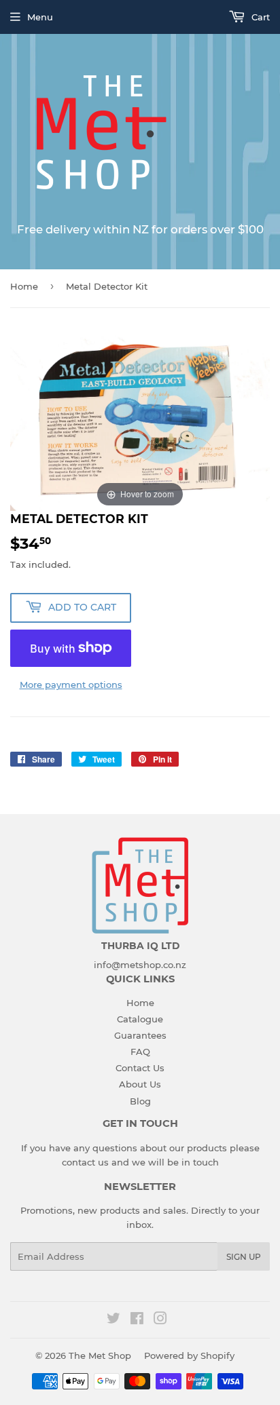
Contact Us (140, 1067)
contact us (85, 1162)
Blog (140, 1101)
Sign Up (243, 1257)
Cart (259, 17)
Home (24, 286)
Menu (40, 17)
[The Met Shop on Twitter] (113, 1320)
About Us (140, 1084)
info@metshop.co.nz (140, 964)
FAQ (140, 1051)
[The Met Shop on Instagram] (160, 1320)
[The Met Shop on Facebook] (137, 1320)
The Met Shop (100, 1355)
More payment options (71, 684)
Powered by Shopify (189, 1355)
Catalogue (140, 1019)
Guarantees (140, 1035)
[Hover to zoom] (140, 418)
